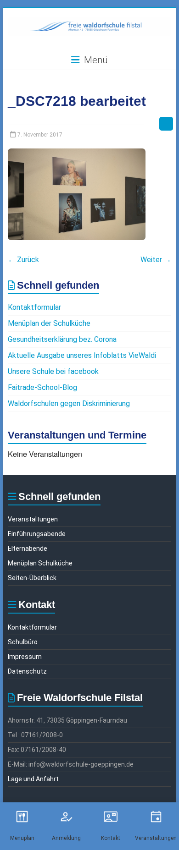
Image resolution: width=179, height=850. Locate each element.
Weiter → (155, 259)
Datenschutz (27, 671)
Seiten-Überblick (32, 577)
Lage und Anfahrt (33, 779)
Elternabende (27, 548)
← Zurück (23, 259)
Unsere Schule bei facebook (53, 371)
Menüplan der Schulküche (49, 323)
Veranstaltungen (33, 519)
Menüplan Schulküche (40, 563)
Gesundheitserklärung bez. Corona (62, 339)
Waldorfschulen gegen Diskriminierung (69, 403)
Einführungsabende (37, 533)
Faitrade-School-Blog (42, 387)
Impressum (25, 656)
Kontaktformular (34, 307)
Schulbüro (23, 642)
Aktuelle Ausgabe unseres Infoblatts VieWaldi (82, 355)
